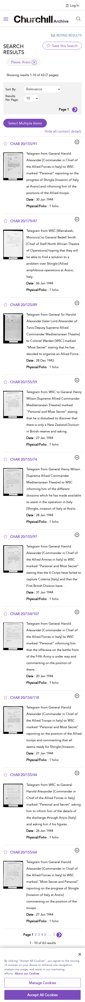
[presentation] (13, 180)
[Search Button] (78, 19)
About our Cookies (27, 973)
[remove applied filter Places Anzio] (34, 62)
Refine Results (69, 35)
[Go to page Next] (59, 934)
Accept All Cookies (42, 995)
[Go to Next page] (74, 109)
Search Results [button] (13, 49)
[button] (5, 144)
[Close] (80, 954)
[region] (42, 975)
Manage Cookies (42, 983)
